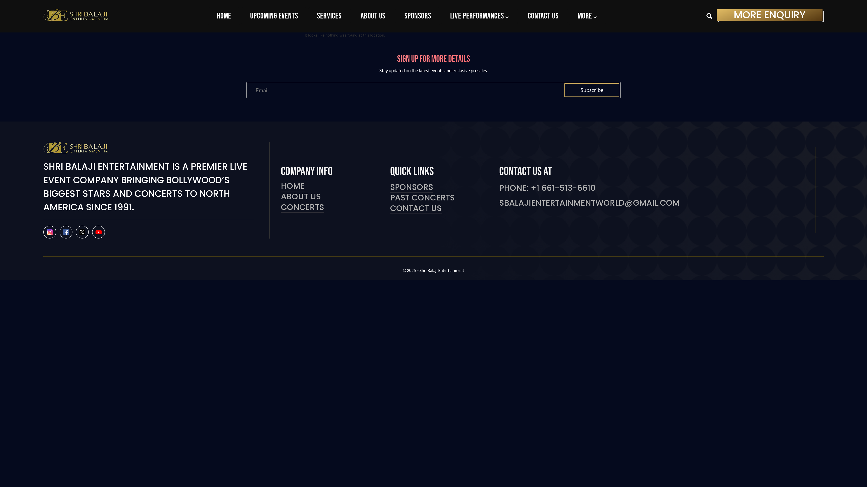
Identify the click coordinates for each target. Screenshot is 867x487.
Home (293, 186)
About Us (301, 196)
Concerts (302, 207)
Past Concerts (422, 198)
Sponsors (411, 187)
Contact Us (416, 208)
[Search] (709, 16)
